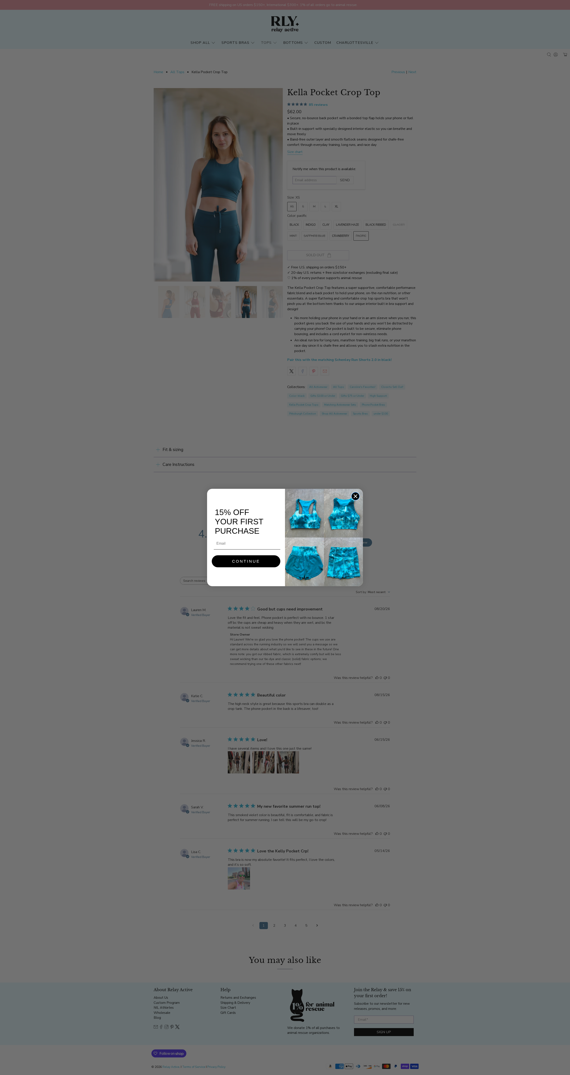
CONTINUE (246, 561)
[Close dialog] (355, 496)
